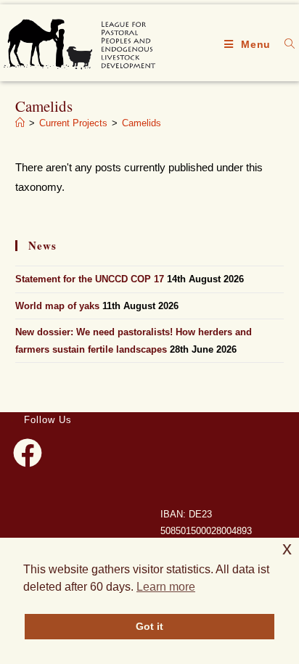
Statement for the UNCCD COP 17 (89, 279)
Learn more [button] (165, 587)
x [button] (287, 548)
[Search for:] (284, 44)
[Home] (20, 123)
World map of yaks (57, 305)
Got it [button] (149, 626)
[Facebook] (27, 452)
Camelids (141, 123)
